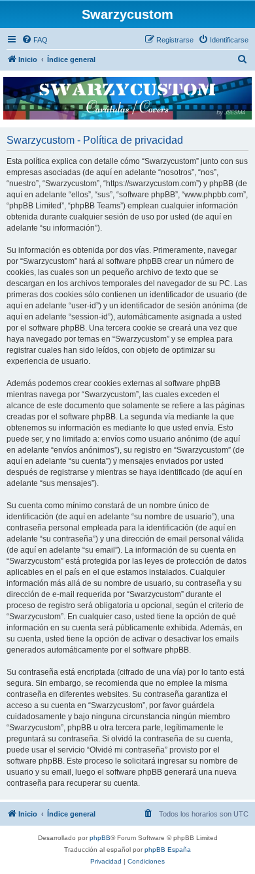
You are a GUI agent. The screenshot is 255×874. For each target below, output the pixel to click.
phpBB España (167, 849)
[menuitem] (35, 40)
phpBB (100, 837)
